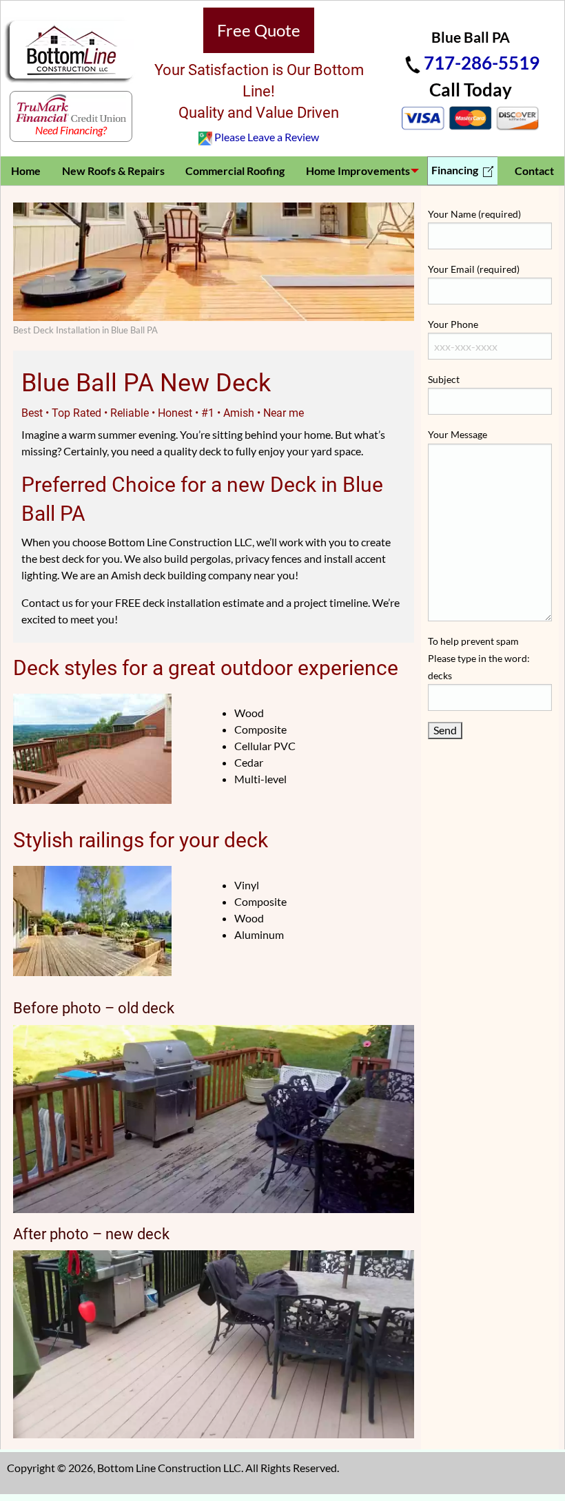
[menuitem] (26, 170)
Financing (455, 169)
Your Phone (453, 324)
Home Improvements (358, 170)
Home (26, 170)
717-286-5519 (482, 63)
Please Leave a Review (266, 136)
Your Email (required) (474, 269)
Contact (534, 170)
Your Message (457, 434)
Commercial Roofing (235, 170)
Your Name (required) (474, 214)
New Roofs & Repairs (113, 170)
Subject (444, 379)
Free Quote (258, 30)
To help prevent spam (479, 658)
